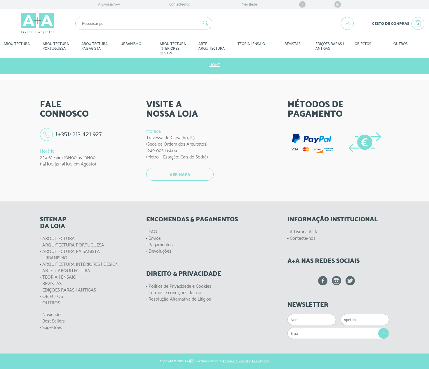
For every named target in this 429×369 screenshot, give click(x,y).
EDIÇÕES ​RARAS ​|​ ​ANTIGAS (330, 46)
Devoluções (160, 251)
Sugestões (52, 327)
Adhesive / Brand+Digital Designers (246, 361)
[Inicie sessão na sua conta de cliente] (347, 23)
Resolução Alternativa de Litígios (180, 299)
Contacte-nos (179, 4)
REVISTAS (293, 44)
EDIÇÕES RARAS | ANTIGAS (69, 290)
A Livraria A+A (109, 4)
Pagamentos (161, 244)
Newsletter (250, 4)
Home (215, 65)
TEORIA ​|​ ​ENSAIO (251, 44)
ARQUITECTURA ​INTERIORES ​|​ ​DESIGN (173, 48)
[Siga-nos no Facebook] (322, 280)
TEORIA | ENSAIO (59, 277)
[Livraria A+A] (38, 23)
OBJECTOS (363, 44)
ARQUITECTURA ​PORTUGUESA (56, 46)
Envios (155, 238)
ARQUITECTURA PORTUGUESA (73, 245)
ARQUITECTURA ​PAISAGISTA (95, 46)
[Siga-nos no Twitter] (350, 280)
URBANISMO (54, 258)
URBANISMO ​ (131, 44)
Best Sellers (53, 321)
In (337, 4)
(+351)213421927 (79, 133)
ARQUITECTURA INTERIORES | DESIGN (80, 264)
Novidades (52, 314)
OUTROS (400, 44)
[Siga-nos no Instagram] (336, 280)
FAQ (153, 231)
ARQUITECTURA (17, 44)
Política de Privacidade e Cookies (180, 286)
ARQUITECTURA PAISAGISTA (71, 251)
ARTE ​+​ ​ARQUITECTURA (211, 46)
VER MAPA (180, 174)
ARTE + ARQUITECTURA (66, 270)
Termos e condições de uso (175, 292)
